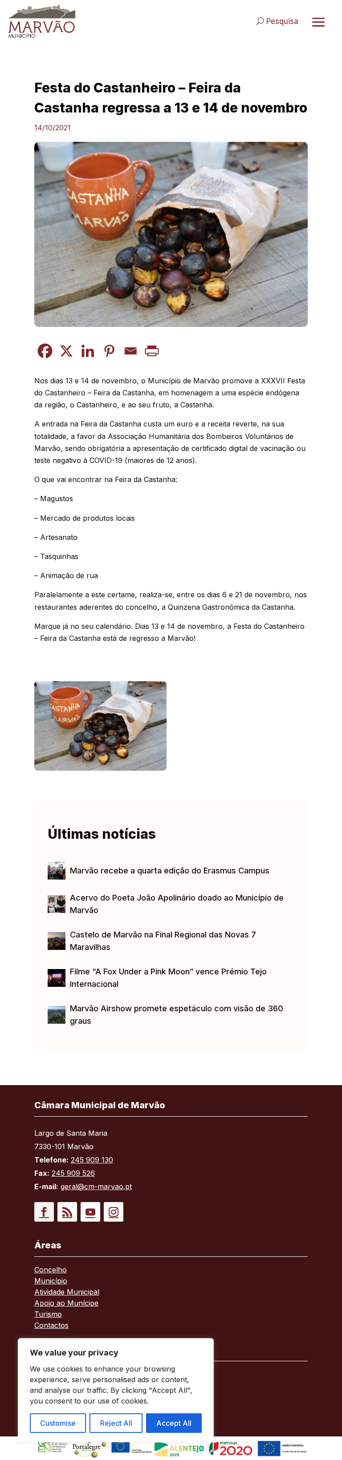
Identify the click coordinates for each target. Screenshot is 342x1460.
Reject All (116, 1423)
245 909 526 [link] (73, 1173)
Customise (58, 1423)
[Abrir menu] (318, 22)
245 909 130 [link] (92, 1159)
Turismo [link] (48, 1315)
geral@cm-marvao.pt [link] (96, 1186)
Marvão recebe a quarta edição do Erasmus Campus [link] (169, 870)
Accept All (173, 1423)
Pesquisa (282, 21)
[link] (85, 21)
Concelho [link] (50, 1270)
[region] (116, 1390)
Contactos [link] (51, 1326)
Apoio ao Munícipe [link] (66, 1303)
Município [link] (50, 1281)
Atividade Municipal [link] (66, 1292)
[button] (44, 1212)
